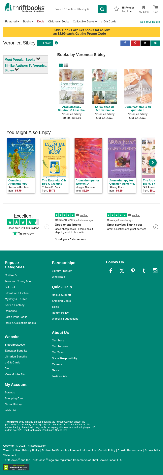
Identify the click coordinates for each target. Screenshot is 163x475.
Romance (11, 310)
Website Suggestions (65, 318)
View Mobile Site (15, 374)
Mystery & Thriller (16, 299)
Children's (11, 275)
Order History (13, 404)
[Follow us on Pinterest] (133, 271)
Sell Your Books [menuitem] (150, 21)
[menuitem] (128, 8)
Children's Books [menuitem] (58, 21)
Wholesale (58, 276)
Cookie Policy (106, 450)
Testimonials (59, 376)
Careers (57, 364)
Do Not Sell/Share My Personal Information (69, 450)
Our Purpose (60, 346)
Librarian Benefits (16, 356)
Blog (7, 368)
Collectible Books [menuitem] (83, 21)
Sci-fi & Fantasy (14, 304)
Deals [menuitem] (40, 21)
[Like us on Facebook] (110, 271)
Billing (55, 306)
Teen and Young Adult (18, 281)
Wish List (10, 410)
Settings (10, 392)
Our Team (58, 352)
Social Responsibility (65, 358)
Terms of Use (11, 450)
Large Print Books (16, 316)
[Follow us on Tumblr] (144, 271)
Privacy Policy (31, 450)
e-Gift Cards (12, 362)
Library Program (62, 270)
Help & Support (61, 294)
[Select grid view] (60, 65)
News (55, 370)
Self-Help (10, 287)
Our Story (58, 340)
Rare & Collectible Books (20, 322)
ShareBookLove (15, 344)
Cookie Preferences (130, 450)
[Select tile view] (65, 65)
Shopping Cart (14, 398)
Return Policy (60, 312)
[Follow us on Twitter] (122, 271)
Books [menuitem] (27, 21)
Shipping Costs (61, 300)
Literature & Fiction (17, 293)
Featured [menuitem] (11, 21)
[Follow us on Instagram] (155, 271)
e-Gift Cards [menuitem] (108, 21)
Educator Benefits (16, 350)
